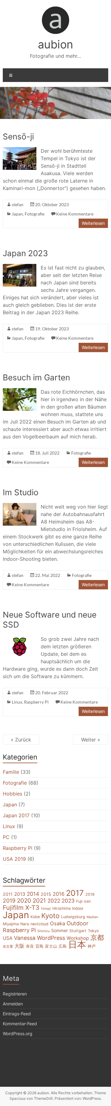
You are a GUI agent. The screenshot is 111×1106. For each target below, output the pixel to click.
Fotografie (34, 213)
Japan (17, 213)
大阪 (19, 946)
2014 (33, 894)
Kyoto (50, 916)
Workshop (78, 938)
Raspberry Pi (36, 702)
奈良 (30, 946)
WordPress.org (17, 1033)
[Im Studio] (19, 506)
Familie (11, 772)
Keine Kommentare (74, 213)
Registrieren (15, 993)
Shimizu (43, 931)
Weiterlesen (93, 223)
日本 (77, 944)
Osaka (57, 923)
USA (7, 938)
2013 (19, 894)
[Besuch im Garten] (19, 391)
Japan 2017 (16, 815)
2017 (75, 893)
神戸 (92, 946)
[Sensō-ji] (19, 150)
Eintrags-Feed (17, 1013)
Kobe (35, 916)
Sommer (59, 930)
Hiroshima (61, 908)
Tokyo (93, 930)
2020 (24, 900)
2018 (90, 894)
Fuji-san (83, 901)
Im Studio (21, 492)
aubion (55, 44)
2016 (58, 894)
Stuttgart (77, 930)
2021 (39, 900)
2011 (8, 894)
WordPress (51, 938)
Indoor (78, 908)
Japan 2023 (25, 253)
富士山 (51, 946)
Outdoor (77, 923)
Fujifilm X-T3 (21, 907)
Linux (17, 702)
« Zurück (21, 740)
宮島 (39, 946)
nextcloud (39, 924)
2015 (46, 894)
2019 (9, 900)
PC (6, 837)
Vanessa (24, 938)
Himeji (46, 909)
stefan (17, 204)
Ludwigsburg (73, 916)
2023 (68, 900)
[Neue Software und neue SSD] (19, 638)
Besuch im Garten (36, 377)
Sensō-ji (18, 136)
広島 (63, 946)
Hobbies (12, 794)
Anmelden (13, 1003)
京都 (97, 937)
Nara (24, 924)
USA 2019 (14, 859)
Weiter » (90, 740)
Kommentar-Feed (20, 1023)
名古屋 (8, 947)
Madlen (92, 917)
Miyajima (11, 924)
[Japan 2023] (19, 267)
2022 (53, 900)
